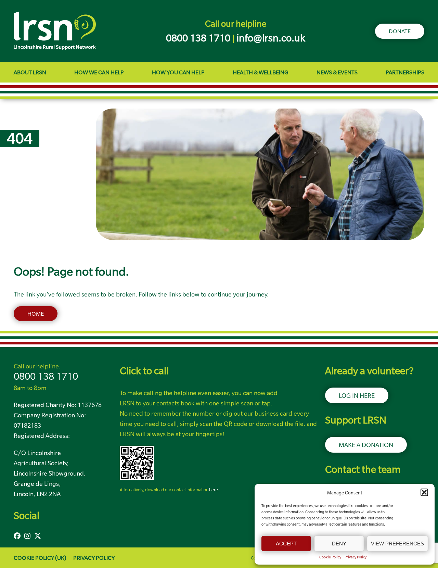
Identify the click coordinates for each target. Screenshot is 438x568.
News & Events (337, 72)
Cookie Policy (330, 557)
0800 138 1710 (46, 376)
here (213, 489)
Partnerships (405, 72)
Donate (400, 31)
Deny (339, 543)
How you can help (178, 72)
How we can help (99, 72)
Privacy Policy (355, 557)
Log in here (357, 395)
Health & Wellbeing (260, 72)
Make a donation (366, 445)
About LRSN (30, 72)
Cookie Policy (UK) (40, 557)
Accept (286, 543)
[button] (424, 492)
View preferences (397, 543)
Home (35, 313)
